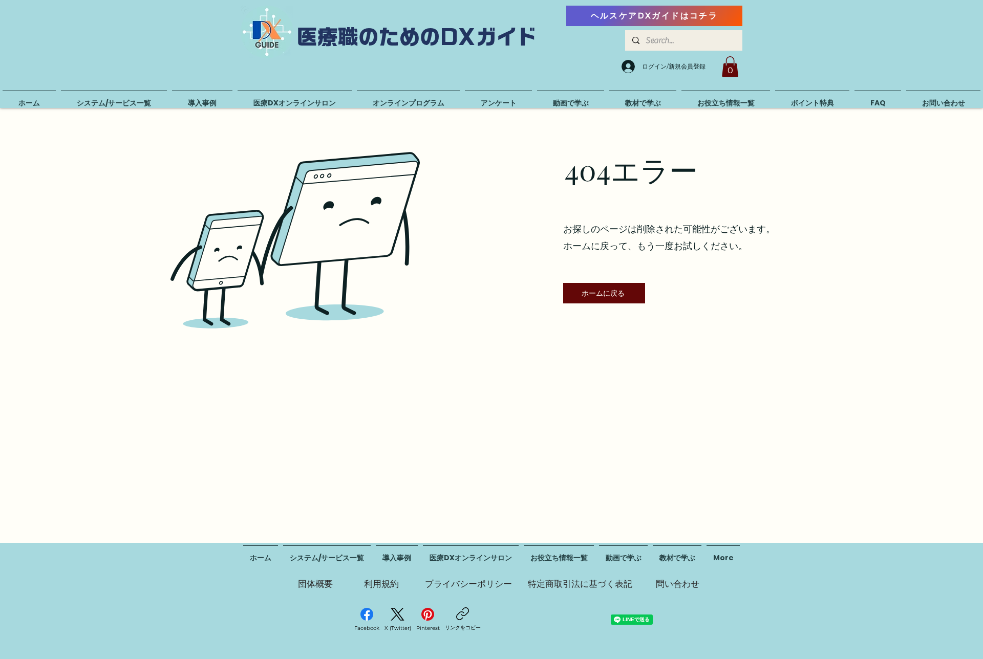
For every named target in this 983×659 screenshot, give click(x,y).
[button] (730, 66)
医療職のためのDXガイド (417, 37)
